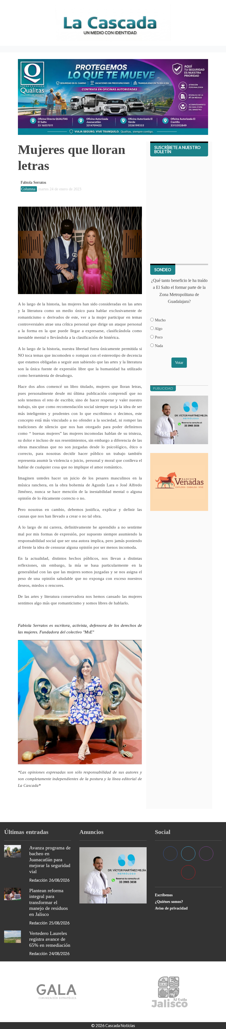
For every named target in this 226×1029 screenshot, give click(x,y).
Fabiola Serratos (33, 182)
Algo (158, 328)
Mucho (160, 320)
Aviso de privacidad (171, 908)
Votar (179, 362)
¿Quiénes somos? (169, 901)
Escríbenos (164, 895)
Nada (158, 345)
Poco (158, 337)
